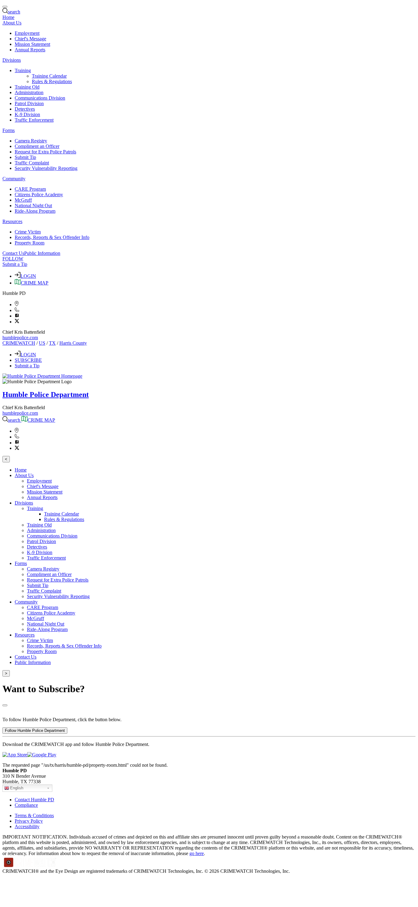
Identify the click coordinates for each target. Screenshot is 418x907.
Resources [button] (12, 221)
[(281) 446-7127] (17, 310)
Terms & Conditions (34, 815)
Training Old (27, 87)
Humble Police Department (45, 394)
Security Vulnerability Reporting (46, 168)
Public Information (42, 253)
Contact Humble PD (34, 799)
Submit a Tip (14, 264)
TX (52, 343)
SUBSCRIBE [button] (28, 360)
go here (196, 853)
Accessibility (27, 826)
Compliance (26, 805)
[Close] (4, 705)
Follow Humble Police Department (35, 730)
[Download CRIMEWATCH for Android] (41, 754)
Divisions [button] (11, 60)
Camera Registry (31, 140)
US (42, 343)
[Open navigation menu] (4, 7)
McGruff (23, 200)
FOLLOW (12, 258)
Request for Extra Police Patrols (45, 151)
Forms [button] (8, 130)
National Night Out (33, 205)
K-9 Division (27, 114)
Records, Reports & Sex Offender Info (52, 237)
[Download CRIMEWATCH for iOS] (14, 754)
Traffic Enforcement (34, 120)
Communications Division (40, 98)
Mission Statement (32, 44)
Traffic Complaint (32, 162)
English (16, 788)
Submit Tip (25, 157)
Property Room (29, 242)
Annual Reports (30, 49)
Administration (29, 92)
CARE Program (30, 189)
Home (8, 17)
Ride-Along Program (35, 211)
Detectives (25, 109)
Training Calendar (49, 76)
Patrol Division (29, 103)
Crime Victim (28, 231)
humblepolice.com (20, 337)
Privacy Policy (29, 821)
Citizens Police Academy (39, 194)
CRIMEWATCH (18, 343)
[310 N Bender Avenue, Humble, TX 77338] (17, 304)
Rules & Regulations (52, 81)
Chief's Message (30, 38)
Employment (27, 33)
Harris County (73, 343)
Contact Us (13, 253)
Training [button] (23, 70)
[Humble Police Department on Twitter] (17, 321)
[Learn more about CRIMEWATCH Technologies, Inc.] (30, 865)
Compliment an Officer (37, 146)
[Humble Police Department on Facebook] (17, 315)
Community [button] (13, 178)
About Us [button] (11, 22)
